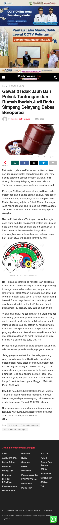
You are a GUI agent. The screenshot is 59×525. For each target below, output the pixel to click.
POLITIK (45, 453)
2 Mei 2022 (39, 118)
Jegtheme (6, 518)
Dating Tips (7, 470)
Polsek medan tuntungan (15, 429)
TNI (42, 486)
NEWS (24, 457)
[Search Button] (55, 77)
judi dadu (13, 425)
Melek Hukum (8, 490)
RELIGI (44, 469)
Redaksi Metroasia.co (20, 118)
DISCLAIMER (34, 510)
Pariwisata (26, 470)
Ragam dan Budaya (46, 463)
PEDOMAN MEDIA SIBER (13, 510)
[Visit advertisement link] (29, 36)
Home (4, 86)
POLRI (44, 457)
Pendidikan (26, 483)
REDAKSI (48, 510)
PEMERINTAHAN (29, 479)
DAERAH (6, 466)
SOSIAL (44, 482)
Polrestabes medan (29, 425)
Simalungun (46, 477)
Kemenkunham (9, 486)
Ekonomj (6, 474)
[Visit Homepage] (29, 77)
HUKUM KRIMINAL (16, 86)
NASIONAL (26, 453)
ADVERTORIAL (9, 457)
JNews (11, 515)
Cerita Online (8, 462)
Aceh (4, 453)
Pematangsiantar (29, 474)
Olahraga (25, 462)
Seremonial (46, 473)
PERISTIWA (26, 487)
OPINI (24, 466)
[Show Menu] (3, 77)
